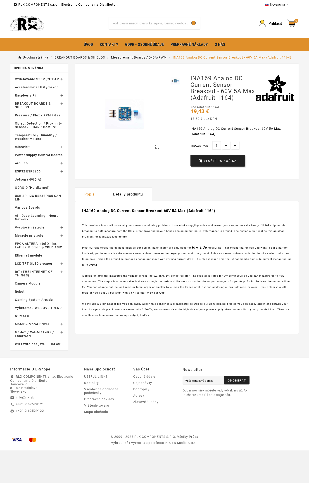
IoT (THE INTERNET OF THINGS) (34, 273)
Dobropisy (141, 389)
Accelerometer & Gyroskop (37, 87)
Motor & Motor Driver (32, 324)
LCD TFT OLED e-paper (33, 263)
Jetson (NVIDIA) (28, 179)
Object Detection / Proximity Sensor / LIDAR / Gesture (38, 125)
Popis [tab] (89, 194)
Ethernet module (28, 255)
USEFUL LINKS (96, 376)
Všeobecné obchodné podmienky (101, 391)
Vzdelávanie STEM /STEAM (37, 79)
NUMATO (22, 316)
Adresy (138, 395)
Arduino (21, 163)
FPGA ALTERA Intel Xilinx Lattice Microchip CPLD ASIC (38, 245)
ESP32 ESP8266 (28, 171)
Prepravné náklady (99, 399)
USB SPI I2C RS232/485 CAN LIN (38, 197)
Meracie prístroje (29, 235)
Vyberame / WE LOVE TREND (38, 308)
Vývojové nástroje (30, 227)
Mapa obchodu (96, 412)
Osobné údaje (144, 376)
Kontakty (91, 383)
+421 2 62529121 (30, 404)
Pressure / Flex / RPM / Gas (38, 115)
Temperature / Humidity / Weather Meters (36, 137)
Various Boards (27, 207)
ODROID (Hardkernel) (32, 187)
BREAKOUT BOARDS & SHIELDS (33, 105)
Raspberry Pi (25, 95)
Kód (193, 107)
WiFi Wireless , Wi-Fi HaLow (38, 344)
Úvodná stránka (28, 68)
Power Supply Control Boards (39, 155)
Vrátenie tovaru (96, 405)
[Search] (193, 23)
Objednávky (142, 383)
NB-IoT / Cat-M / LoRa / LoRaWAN (34, 334)
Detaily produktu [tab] (128, 194)
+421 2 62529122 (30, 410)
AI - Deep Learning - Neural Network (37, 217)
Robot (20, 291)
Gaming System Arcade (34, 300)
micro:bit (22, 147)
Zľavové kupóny (146, 402)
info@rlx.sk (25, 397)
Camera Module (28, 283)
